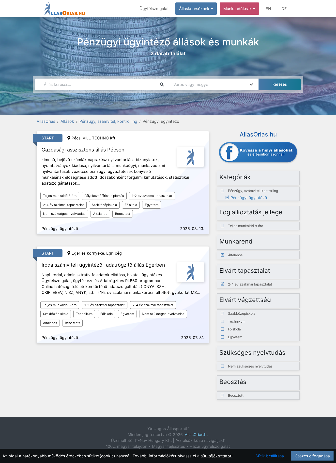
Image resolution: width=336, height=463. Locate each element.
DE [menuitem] (284, 8)
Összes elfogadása (312, 455)
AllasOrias (46, 121)
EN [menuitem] (268, 8)
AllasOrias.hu (197, 434)
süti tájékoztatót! (216, 455)
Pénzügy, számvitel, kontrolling (108, 121)
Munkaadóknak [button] (238, 8)
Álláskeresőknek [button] (195, 8)
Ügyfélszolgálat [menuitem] (154, 8)
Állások (67, 121)
